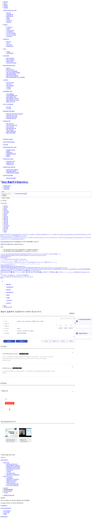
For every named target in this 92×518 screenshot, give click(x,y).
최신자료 (8, 107)
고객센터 (5, 6)
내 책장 (8, 28)
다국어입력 (6, 189)
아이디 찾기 (9, 44)
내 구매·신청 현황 (10, 33)
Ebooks (8, 151)
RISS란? (8, 68)
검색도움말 (6, 187)
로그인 (5, 3)
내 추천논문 (9, 27)
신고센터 (8, 88)
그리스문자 (6, 212)
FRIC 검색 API (10, 129)
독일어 (5, 215)
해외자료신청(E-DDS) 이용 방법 (14, 113)
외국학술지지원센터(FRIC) (13, 467)
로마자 (5, 230)
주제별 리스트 (10, 164)
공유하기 (63, 341)
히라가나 (5, 206)
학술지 (8, 17)
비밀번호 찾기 (10, 46)
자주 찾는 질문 (10, 82)
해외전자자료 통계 (8, 175)
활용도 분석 (5, 390)
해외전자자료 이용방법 (12, 75)
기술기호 (5, 221)
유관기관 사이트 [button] (7, 476)
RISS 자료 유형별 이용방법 (13, 72)
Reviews (8, 155)
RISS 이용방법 (10, 58)
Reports (8, 156)
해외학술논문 (9, 16)
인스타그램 (6, 512)
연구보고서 (9, 20)
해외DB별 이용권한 (11, 171)
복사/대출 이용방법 (11, 74)
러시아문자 (6, 225)
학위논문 (8, 13)
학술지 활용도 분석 (11, 97)
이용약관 (5, 488)
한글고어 (5, 210)
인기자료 (8, 108)
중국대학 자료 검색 (11, 118)
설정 (4, 49)
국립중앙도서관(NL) (11, 480)
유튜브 (5, 514)
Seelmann (19, 321)
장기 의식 (19, 330)
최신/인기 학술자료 (8, 104)
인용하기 (22, 341)
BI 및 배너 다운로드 (11, 62)
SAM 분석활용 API (11, 131)
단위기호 (5, 227)
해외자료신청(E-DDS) (9, 111)
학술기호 (5, 219)
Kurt (23, 321)
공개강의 (8, 22)
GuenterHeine (28, 321)
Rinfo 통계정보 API (11, 128)
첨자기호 (5, 222)
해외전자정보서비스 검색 (9, 147)
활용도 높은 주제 (10, 101)
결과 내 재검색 (6, 198)
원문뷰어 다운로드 (8, 139)
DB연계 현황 (9, 61)
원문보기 (9, 341)
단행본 (8, 19)
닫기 (2, 278)
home (4, 305)
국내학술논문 (9, 14)
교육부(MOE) (9, 477)
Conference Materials (11, 153)
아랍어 (5, 231)
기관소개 (5, 492)
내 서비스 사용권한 (11, 34)
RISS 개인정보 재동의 (9, 142)
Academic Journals (10, 149)
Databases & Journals (8, 158)
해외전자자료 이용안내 (9, 167)
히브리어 (5, 216)
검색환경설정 (9, 53)
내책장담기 (54, 341)
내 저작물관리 (10, 31)
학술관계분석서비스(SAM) (13, 468)
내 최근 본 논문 (10, 30)
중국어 (5, 209)
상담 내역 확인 (10, 85)
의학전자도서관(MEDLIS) (12, 474)
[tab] (5, 390)
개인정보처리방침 (8, 489)
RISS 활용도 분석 (7, 91)
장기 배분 (25, 330)
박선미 (37, 321)
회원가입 (5, 1)
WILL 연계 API (10, 126)
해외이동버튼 (4, 516)
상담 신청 (8, 84)
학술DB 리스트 (10, 162)
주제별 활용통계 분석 (11, 95)
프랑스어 (5, 213)
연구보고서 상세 (7, 307)
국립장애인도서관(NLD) (12, 479)
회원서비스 (6, 39)
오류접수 (71, 341)
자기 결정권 (31, 330)
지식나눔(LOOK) (10, 473)
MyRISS (5, 4)
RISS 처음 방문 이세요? (9, 65)
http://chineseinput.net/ (6, 241)
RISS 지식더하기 (10, 59)
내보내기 (46, 341)
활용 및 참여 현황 (10, 132)
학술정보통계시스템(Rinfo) (13, 465)
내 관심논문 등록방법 (11, 71)
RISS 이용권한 (10, 69)
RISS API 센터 (7, 121)
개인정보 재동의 (7, 491)
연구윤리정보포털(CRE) (12, 483)
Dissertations (9, 152)
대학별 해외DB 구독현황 (12, 172)
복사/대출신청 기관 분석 (12, 100)
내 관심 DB (9, 36)
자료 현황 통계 (10, 94)
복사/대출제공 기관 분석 (12, 98)
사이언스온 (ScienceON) (12, 485)
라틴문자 (5, 224)
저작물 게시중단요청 (8, 495)
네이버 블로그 (7, 510)
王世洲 (33, 321)
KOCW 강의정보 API (11, 125)
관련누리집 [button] (6, 462)
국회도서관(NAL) (10, 482)
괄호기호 (5, 218)
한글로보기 (71, 313)
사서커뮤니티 (9, 470)
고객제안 (8, 87)
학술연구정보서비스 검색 (9, 10)
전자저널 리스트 (10, 161)
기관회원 (8, 471)
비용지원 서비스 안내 (11, 115)
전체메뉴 (5, 7)
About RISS (6, 55)
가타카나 (5, 207)
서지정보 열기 (74, 336)
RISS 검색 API (10, 123)
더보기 (72, 352)
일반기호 (5, 228)
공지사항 (5, 144)
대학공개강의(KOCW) (12, 464)
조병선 (41, 321)
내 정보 (8, 51)
